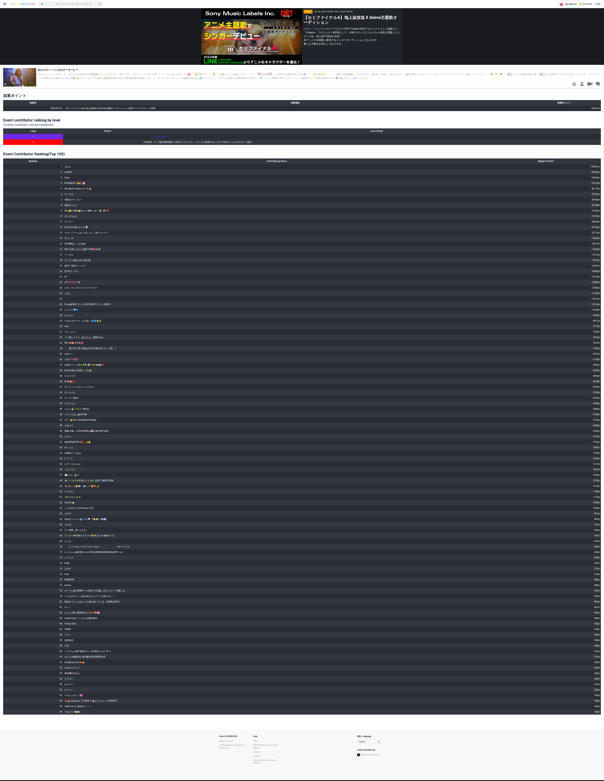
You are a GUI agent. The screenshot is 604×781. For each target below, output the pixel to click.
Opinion (256, 756)
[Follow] (598, 84)
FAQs (255, 741)
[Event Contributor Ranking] (574, 84)
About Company (226, 741)
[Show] (590, 84)
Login (598, 4)
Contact (256, 752)
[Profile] (582, 84)
